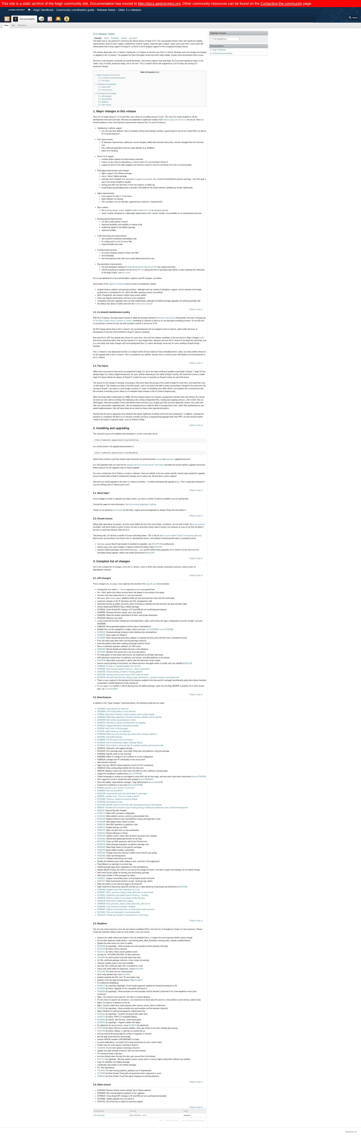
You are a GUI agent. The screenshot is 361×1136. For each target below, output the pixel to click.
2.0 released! (99, 1115)
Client (106, 38)
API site (140, 270)
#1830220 (101, 635)
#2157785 (101, 1028)
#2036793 (101, 850)
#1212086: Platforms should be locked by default (117, 799)
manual (159, 459)
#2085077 (101, 986)
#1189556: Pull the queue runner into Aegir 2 (115, 740)
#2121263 (150, 553)
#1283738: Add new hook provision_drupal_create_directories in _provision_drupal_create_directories (138, 677)
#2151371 (101, 952)
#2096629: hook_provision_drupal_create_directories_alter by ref (123, 904)
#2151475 (101, 949)
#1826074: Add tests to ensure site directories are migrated (121, 723)
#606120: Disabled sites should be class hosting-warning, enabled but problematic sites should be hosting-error (142, 808)
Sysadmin (133, 38)
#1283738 (101, 660)
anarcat (187, 1115)
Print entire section (171, 1120)
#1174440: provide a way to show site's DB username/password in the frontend (129, 805)
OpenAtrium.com (351, 1132)
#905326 (100, 810)
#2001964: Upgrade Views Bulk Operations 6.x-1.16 (118, 890)
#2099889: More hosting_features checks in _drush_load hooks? (123, 669)
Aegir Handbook (43, 9)
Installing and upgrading (106, 84)
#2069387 (101, 878)
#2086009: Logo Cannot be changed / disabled (116, 906)
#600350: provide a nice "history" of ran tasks (116, 788)
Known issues (107, 90)
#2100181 (101, 1014)
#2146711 (101, 1017)
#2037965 (101, 856)
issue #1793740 (198, 776)
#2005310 (101, 824)
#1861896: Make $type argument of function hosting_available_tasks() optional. (129, 717)
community (117, 510)
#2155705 (158, 547)
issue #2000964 (145, 779)
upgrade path (151, 584)
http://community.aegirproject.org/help (140, 504)
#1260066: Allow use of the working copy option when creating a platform (127, 734)
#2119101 (101, 971)
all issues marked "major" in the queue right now (181, 535)
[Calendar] (50, 19)
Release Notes (106, 9)
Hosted (124, 38)
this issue (126, 273)
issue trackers (199, 524)
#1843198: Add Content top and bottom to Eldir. (116, 720)
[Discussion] (41, 19)
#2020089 (101, 946)
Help (356, 25)
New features (107, 99)
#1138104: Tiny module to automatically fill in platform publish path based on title (130, 745)
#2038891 (101, 1020)
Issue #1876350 (135, 785)
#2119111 (126, 974)
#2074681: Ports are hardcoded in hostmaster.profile (118, 912)
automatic (170, 459)
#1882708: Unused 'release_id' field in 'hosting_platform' (120, 672)
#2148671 (133, 1025)
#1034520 (101, 632)
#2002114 (187, 663)
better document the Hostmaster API (142, 267)
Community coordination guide (75, 9)
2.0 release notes (104, 33)
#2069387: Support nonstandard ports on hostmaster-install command (125, 909)
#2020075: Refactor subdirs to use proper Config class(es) (121, 898)
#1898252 (101, 1076)
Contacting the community (281, 3)
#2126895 (101, 988)
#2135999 (101, 1048)
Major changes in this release (108, 75)
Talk (13, 25)
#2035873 (101, 844)
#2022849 (101, 649)
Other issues (106, 105)
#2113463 (101, 1070)
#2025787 (101, 830)
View (6, 25)
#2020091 (101, 1022)
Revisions (22, 25)
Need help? (106, 87)
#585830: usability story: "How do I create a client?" (118, 796)
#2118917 (139, 980)
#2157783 (101, 1031)
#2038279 (101, 858)
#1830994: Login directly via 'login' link (112, 709)
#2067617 (101, 881)
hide (157, 72)
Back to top (196, 309)
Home (29, 10)
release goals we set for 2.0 (174, 120)
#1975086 (101, 638)
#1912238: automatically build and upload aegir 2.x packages (122, 793)
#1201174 (101, 813)
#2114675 (156, 544)
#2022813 (101, 833)
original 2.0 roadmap (117, 284)
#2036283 (101, 847)
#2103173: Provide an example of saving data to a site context (122, 915)
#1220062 (101, 957)
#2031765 (101, 841)
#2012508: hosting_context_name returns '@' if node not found (122, 675)
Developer (115, 38)
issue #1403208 (155, 782)
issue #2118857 (111, 689)
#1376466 (101, 1073)
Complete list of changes (106, 93)
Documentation (217, 46)
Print (160, 1120)
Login (183, 1120)
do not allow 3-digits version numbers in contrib (112, 321)
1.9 (147, 482)
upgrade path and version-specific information (145, 465)
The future (105, 81)
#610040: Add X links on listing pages (112, 728)
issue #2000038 (152, 629)
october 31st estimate (144, 304)
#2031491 (101, 652)
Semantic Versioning (165, 318)
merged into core (144, 210)
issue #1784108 (166, 629)
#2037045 (101, 853)
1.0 (117, 117)
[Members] (66, 19)
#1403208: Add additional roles (109, 802)
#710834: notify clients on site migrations (114, 731)
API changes (106, 96)
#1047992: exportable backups (109, 737)
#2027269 (101, 836)
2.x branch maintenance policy (113, 78)
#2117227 (101, 1059)
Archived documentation (222, 53)
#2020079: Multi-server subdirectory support (115, 901)
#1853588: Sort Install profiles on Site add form (116, 711)
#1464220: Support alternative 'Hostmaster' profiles (118, 726)
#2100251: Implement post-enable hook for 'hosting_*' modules (122, 895)
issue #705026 (135, 774)
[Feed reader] (58, 19)
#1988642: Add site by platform (110, 791)
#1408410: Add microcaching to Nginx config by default (119, 743)
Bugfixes (105, 102)
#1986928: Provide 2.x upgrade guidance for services (119, 666)
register (189, 1120)
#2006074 (101, 827)
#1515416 (101, 819)
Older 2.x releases (129, 9)
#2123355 (139, 969)
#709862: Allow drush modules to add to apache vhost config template (126, 714)
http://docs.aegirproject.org (159, 3)
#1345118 (101, 816)
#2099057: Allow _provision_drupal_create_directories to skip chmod (125, 892)
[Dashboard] (7, 19)
